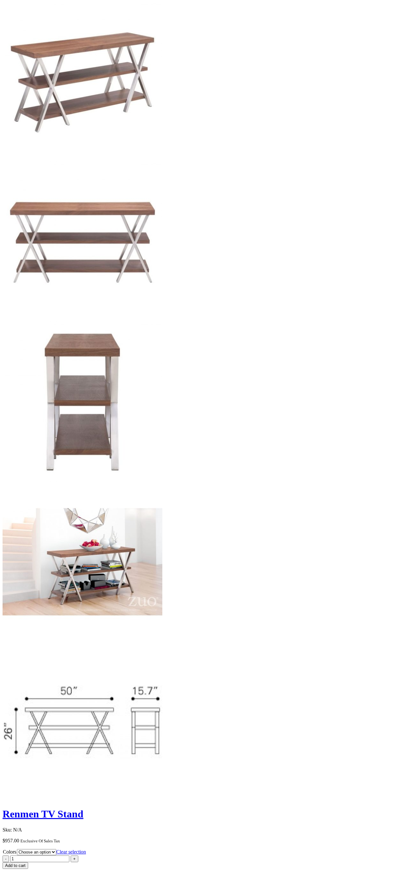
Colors (9, 852)
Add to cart (15, 865)
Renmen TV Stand (43, 814)
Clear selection (71, 852)
